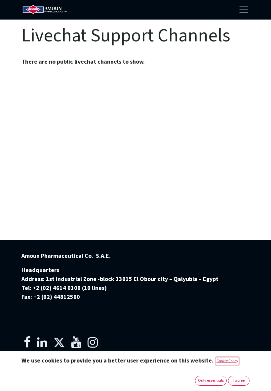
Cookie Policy (227, 361)
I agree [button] (239, 380)
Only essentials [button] (211, 380)
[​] (27, 342)
